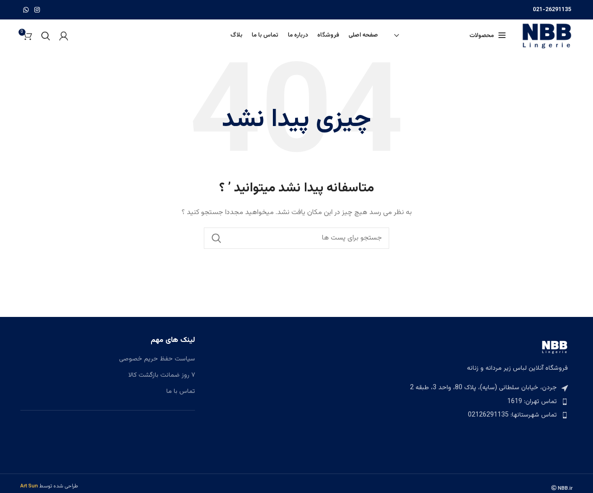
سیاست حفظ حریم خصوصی (157, 359)
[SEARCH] (216, 238)
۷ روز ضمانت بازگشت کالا (161, 375)
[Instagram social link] (37, 10)
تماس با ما (180, 392)
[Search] (46, 35)
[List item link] (485, 402)
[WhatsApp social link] (26, 10)
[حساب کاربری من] (64, 35)
